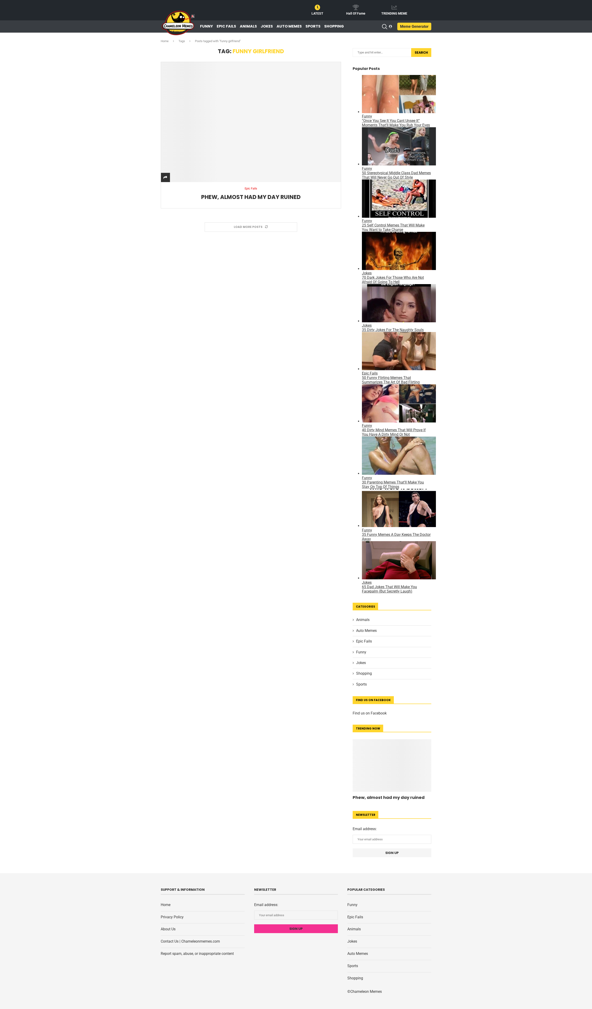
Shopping (334, 26)
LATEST (317, 13)
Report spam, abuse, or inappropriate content (197, 953)
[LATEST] (317, 7)
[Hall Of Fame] (356, 7)
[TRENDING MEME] (394, 7)
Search (421, 52)
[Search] (384, 26)
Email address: (365, 829)
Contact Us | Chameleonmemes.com (190, 941)
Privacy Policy (172, 917)
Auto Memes (289, 26)
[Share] (165, 177)
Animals (248, 26)
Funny (206, 26)
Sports (313, 26)
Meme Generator (414, 26)
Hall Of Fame (355, 13)
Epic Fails (226, 26)
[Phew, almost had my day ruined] (251, 122)
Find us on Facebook (370, 713)
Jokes (267, 26)
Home (165, 41)
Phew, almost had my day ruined (251, 197)
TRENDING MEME (394, 13)
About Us (168, 929)
